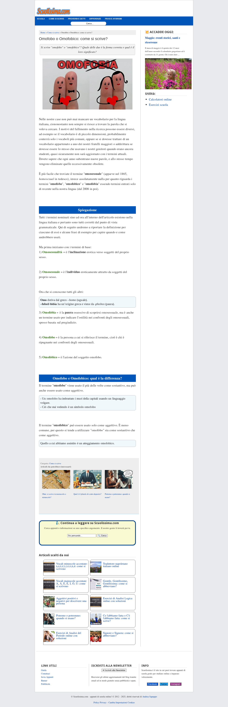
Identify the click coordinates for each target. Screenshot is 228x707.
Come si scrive (55, 463)
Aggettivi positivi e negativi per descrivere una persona (71, 600)
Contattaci (45, 673)
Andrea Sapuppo (149, 696)
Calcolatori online (160, 99)
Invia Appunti (47, 676)
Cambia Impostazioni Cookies (121, 702)
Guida (43, 670)
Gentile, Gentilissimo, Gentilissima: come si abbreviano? (115, 583)
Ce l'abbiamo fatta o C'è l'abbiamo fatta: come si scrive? (116, 618)
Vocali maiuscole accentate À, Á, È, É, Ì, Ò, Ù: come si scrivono (71, 583)
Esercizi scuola (158, 104)
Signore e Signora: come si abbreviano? (118, 634)
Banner (44, 680)
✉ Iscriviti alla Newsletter (114, 670)
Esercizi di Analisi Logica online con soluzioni (117, 599)
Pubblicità (45, 683)
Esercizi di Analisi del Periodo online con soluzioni (68, 635)
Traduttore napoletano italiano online (115, 565)
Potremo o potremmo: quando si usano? (68, 617)
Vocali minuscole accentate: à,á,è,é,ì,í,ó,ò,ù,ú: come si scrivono (71, 566)
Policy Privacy (100, 702)
